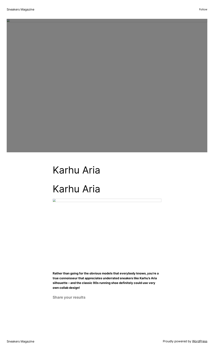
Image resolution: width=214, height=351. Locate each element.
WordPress (199, 341)
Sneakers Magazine (20, 9)
